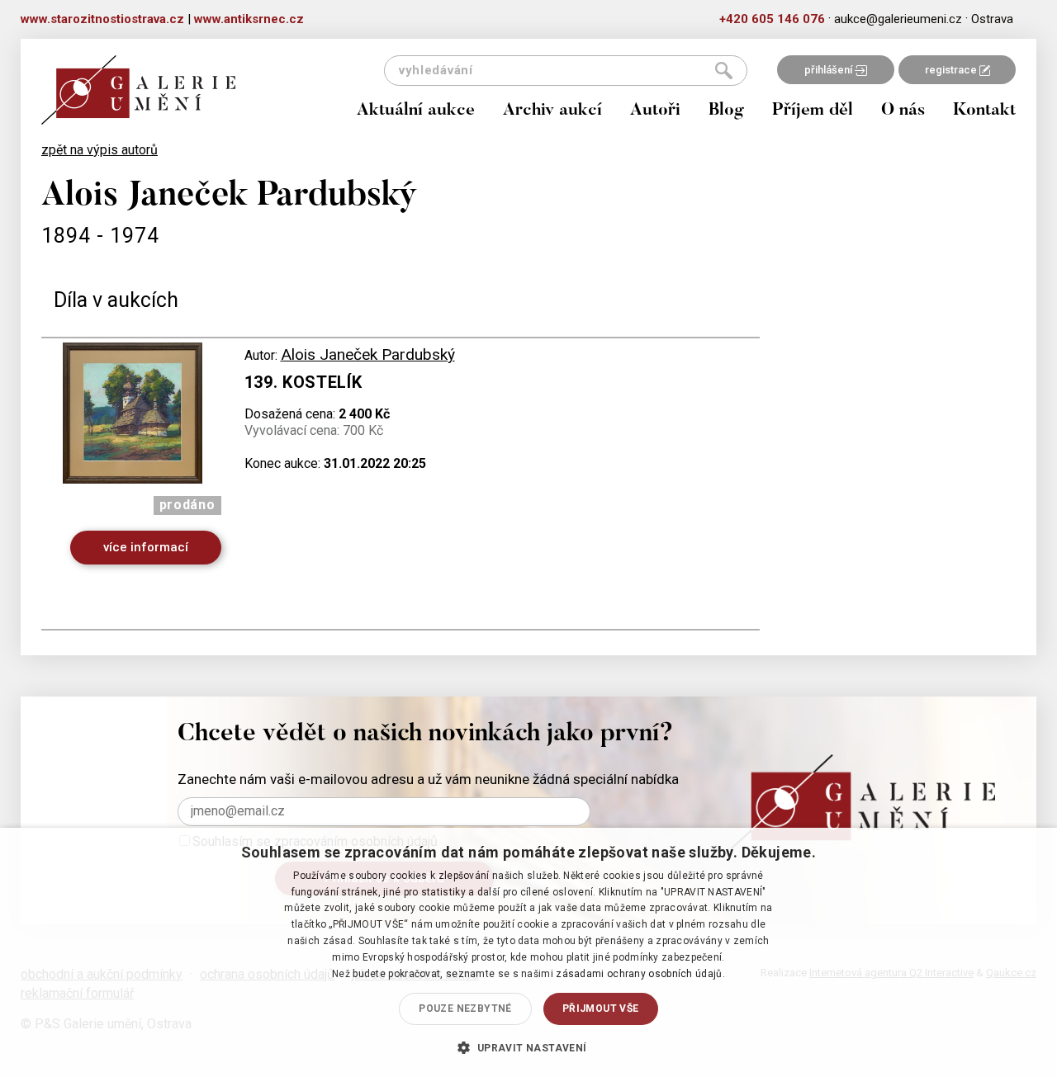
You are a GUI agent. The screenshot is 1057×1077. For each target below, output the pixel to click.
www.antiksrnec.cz (249, 19)
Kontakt (984, 111)
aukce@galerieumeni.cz (898, 19)
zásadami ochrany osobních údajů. (640, 974)
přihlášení (829, 70)
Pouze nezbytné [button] (465, 1008)
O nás (903, 111)
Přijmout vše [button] (600, 1008)
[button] (528, 1047)
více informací (145, 547)
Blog (726, 111)
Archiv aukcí (552, 111)
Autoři (655, 111)
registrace (952, 70)
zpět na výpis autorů (99, 150)
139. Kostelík (303, 382)
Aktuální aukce (416, 111)
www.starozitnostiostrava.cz (102, 19)
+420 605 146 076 (772, 19)
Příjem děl (812, 111)
